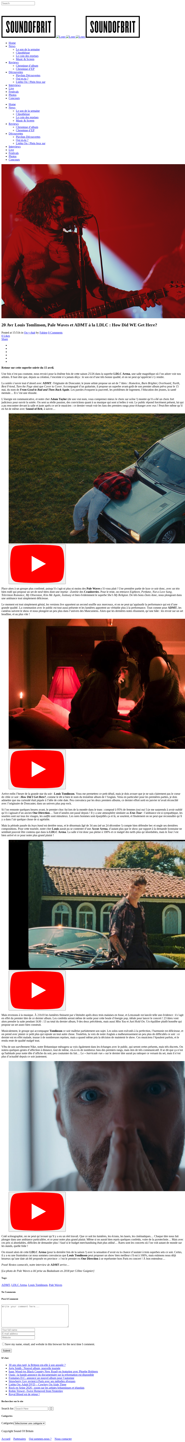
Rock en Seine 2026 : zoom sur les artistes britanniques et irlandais (46, 1387)
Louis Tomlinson (38, 1284)
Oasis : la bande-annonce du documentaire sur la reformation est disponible (51, 1374)
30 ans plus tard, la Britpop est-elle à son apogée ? (37, 1365)
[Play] (37, 564)
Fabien (43, 332)
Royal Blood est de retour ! (24, 1394)
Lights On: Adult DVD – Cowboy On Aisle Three (37, 1384)
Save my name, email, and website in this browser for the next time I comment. (50, 1344)
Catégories (7, 1423)
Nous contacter (63, 1438)
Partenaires (19, 1438)
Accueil (5, 1438)
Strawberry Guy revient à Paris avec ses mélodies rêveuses (42, 1381)
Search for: (7, 1408)
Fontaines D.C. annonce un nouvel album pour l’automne (41, 1378)
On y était (29, 332)
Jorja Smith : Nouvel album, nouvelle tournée (34, 1368)
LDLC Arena (19, 1284)
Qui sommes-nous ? (40, 1438)
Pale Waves (55, 1284)
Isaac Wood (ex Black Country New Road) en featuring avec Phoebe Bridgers (53, 1371)
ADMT (5, 1284)
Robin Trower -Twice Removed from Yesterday (36, 1391)
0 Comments (55, 332)
